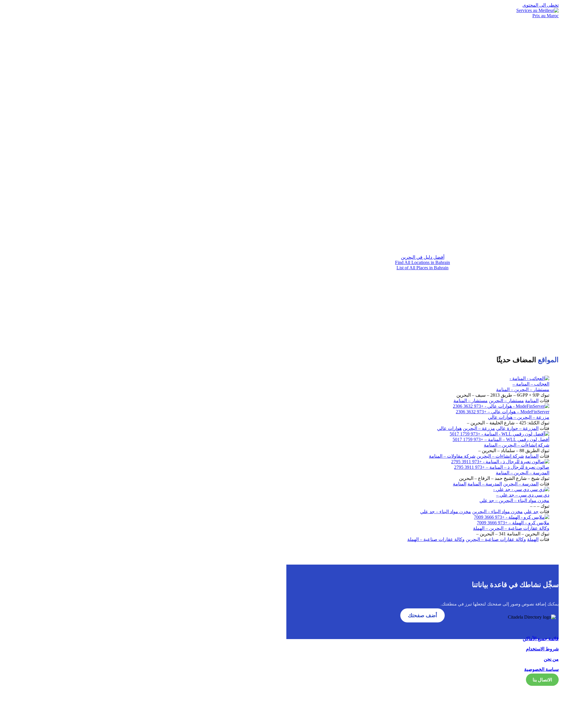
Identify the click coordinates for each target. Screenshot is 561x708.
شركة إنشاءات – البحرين (500, 456)
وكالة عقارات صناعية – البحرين (496, 539)
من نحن (551, 659)
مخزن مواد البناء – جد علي (445, 511)
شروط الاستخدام (542, 648)
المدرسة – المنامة (485, 483)
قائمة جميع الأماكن (541, 638)
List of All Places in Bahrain (422, 267)
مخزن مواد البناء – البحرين (497, 511)
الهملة (533, 539)
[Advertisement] (422, 198)
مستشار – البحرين (506, 400)
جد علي (531, 511)
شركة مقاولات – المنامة (452, 456)
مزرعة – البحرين (479, 428)
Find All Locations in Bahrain (422, 262)
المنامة (532, 400)
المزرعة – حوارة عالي (517, 428)
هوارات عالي (449, 428)
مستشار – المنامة (470, 400)
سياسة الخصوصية (541, 669)
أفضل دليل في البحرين (422, 257)
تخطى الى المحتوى (540, 5)
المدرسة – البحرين (521, 483)
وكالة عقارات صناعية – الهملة (436, 539)
